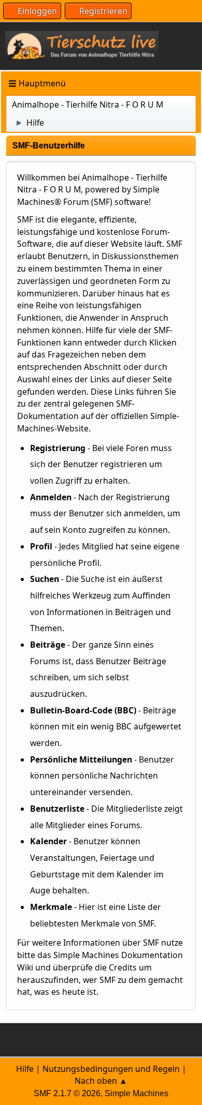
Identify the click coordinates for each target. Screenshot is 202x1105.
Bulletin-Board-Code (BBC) (83, 710)
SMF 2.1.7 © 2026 (67, 1093)
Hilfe (25, 1068)
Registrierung (57, 448)
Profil (41, 546)
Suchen (44, 579)
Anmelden (50, 497)
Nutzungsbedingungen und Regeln (111, 1068)
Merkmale (51, 907)
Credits (123, 967)
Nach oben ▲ (101, 1080)
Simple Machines (136, 1093)
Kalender (48, 841)
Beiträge (47, 644)
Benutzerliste (57, 808)
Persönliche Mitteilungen (81, 759)
